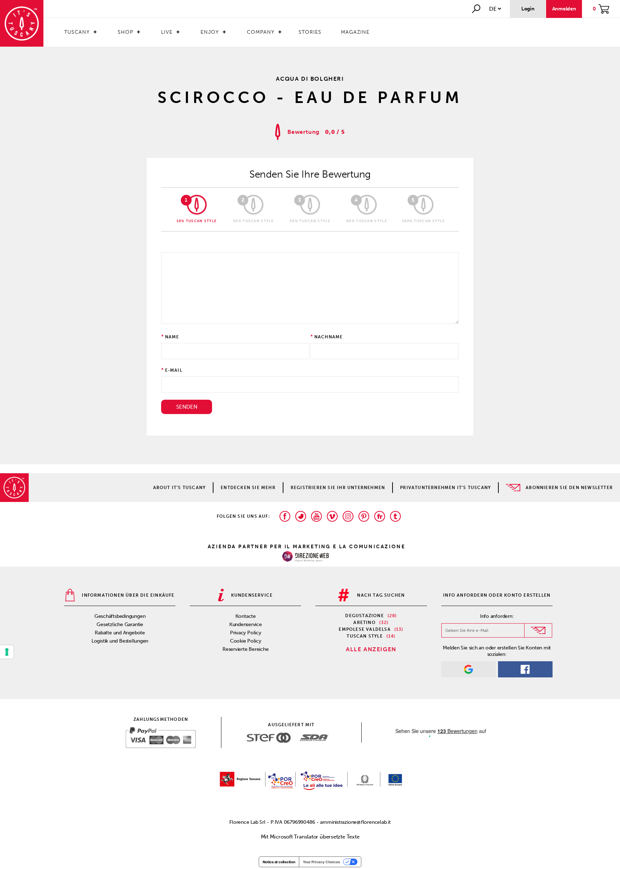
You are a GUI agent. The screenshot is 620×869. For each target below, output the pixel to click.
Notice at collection (279, 862)
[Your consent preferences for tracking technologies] (7, 652)
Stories (310, 32)
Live (167, 32)
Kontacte (245, 616)
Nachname (328, 336)
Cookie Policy (245, 641)
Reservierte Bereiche (245, 649)
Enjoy (210, 32)
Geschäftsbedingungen (120, 616)
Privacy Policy (245, 633)
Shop (125, 32)
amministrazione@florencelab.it (355, 822)
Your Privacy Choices (321, 862)
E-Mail (173, 370)
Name (172, 336)
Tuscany (77, 32)
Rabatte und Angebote (120, 633)
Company (260, 32)
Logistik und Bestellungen (119, 641)
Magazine (355, 32)
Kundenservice (245, 624)
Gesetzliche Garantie (120, 624)
